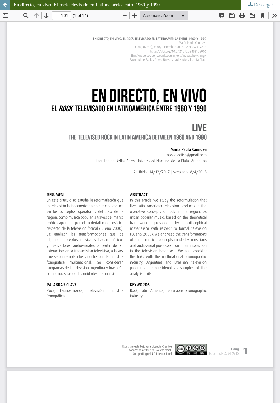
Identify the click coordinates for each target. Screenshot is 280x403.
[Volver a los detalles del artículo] (5, 5)
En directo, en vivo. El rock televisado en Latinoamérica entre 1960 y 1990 (87, 5)
